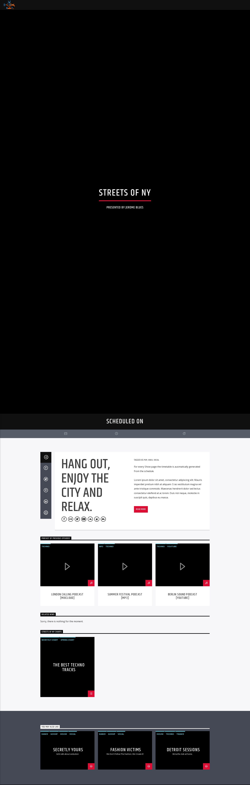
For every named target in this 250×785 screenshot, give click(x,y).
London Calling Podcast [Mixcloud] (67, 624)
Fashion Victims (125, 778)
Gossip (54, 762)
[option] (67, 603)
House (63, 762)
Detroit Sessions (183, 778)
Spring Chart (67, 668)
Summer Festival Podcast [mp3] (125, 624)
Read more (141, 538)
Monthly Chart (50, 668)
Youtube (172, 575)
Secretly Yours (68, 778)
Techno (45, 575)
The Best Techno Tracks (69, 696)
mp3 (101, 575)
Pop (145, 488)
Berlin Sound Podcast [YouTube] (182, 624)
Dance (45, 762)
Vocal (156, 488)
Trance (180, 762)
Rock (150, 488)
